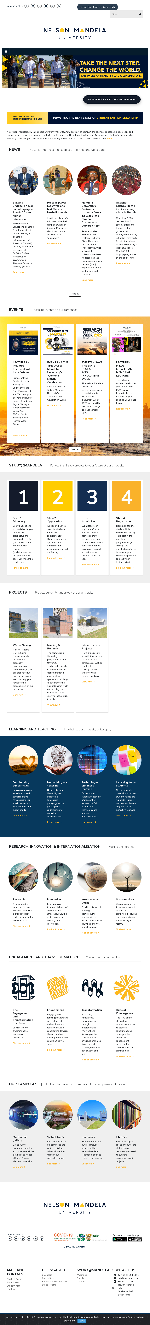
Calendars (47, 1274)
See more (18, 1167)
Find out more (20, 567)
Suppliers (81, 1278)
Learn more (19, 815)
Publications (48, 1278)
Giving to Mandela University (97, 7)
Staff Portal (13, 1282)
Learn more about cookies (113, 1317)
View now (18, 694)
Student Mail (13, 1285)
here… (110, 138)
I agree (82, 1321)
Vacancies (82, 1274)
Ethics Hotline (49, 1284)
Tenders (81, 1281)
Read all (75, 293)
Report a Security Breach (54, 1281)
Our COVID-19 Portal (75, 1246)
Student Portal (14, 1279)
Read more (18, 272)
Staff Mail (12, 1289)
